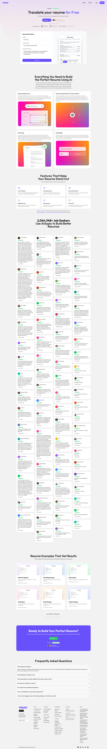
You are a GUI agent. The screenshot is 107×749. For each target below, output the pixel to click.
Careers (67, 709)
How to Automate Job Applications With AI (83, 735)
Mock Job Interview (35, 715)
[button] (84, 2)
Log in (96, 2)
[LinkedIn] (88, 747)
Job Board (36, 720)
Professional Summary (26, 48)
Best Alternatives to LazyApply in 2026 (84, 726)
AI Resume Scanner (36, 726)
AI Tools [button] (89, 2)
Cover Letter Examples (46, 711)
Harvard (65, 61)
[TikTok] (85, 747)
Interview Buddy (37, 717)
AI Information (46, 722)
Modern (70, 61)
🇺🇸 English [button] (21, 710)
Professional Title (25, 43)
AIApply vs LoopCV (58, 730)
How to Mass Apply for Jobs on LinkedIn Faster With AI (84, 710)
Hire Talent (57, 714)
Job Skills (45, 718)
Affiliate (56, 710)
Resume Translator (37, 719)
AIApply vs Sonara (58, 732)
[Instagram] (80, 747)
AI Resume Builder (41, 212)
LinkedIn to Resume (36, 723)
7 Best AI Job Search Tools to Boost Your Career (84, 739)
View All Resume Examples (53, 614)
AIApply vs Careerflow (57, 721)
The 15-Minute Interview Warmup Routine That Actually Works (83, 730)
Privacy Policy (21, 713)
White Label (57, 709)
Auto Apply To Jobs (37, 709)
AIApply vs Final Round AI (58, 724)
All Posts (81, 742)
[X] (83, 747)
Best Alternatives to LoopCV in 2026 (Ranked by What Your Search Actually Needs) (84, 716)
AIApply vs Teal (58, 733)
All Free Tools (36, 728)
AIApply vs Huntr (58, 727)
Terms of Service (22, 715)
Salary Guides (46, 720)
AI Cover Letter (37, 710)
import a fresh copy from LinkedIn (53, 212)
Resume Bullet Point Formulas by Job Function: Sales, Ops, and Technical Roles (84, 721)
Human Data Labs (58, 716)
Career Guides (46, 717)
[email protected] (69, 39)
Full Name (24, 37)
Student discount (22, 716)
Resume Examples (47, 709)
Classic (75, 61)
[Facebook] (78, 747)
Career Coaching (58, 712)
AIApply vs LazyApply (59, 728)
